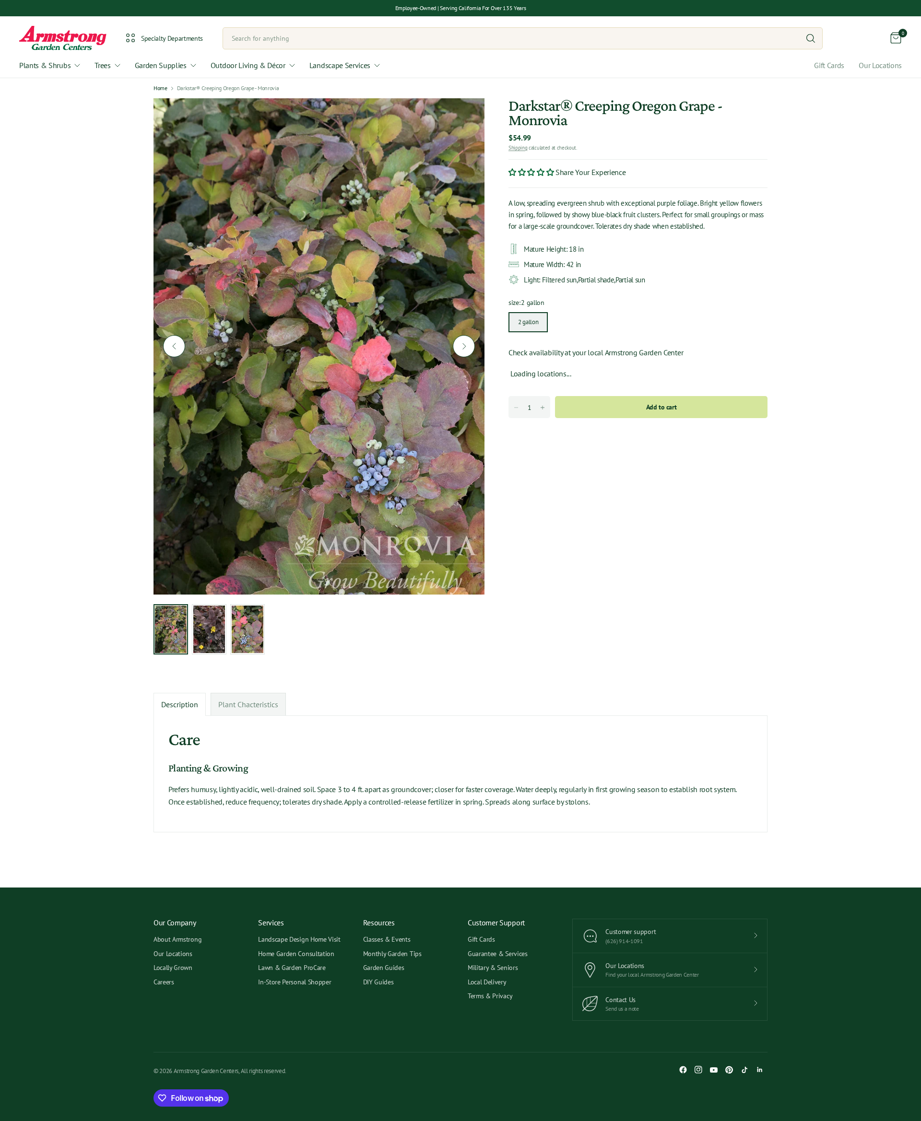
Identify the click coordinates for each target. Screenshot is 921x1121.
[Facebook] (683, 1069)
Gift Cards (829, 65)
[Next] (464, 346)
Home (160, 88)
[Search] (811, 38)
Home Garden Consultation (296, 953)
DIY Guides (378, 982)
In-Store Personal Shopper (294, 982)
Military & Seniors (493, 967)
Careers (164, 982)
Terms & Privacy (490, 996)
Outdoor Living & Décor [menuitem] (248, 65)
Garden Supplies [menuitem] (161, 65)
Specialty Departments (172, 38)
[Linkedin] (760, 1069)
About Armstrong (177, 939)
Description (179, 704)
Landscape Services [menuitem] (339, 65)
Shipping (517, 147)
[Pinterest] (729, 1069)
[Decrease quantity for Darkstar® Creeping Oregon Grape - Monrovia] (516, 408)
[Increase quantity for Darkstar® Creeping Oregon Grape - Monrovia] (542, 408)
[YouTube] (713, 1069)
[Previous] (174, 346)
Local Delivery (487, 982)
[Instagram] (698, 1069)
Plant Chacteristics (248, 704)
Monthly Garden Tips (392, 953)
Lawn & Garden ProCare (291, 967)
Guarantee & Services (498, 953)
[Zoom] (466, 116)
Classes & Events (387, 939)
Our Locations (880, 65)
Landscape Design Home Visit (299, 939)
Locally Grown (173, 967)
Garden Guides (383, 967)
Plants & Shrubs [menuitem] (45, 65)
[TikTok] (744, 1069)
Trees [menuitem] (102, 65)
